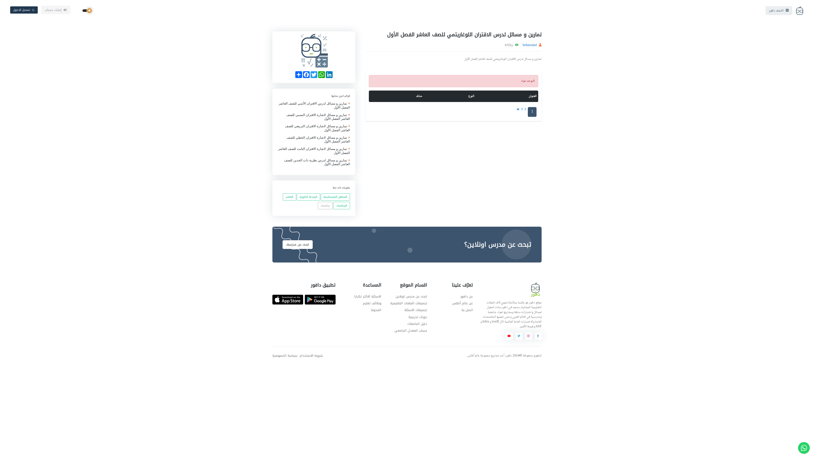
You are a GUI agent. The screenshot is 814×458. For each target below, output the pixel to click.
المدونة (376, 310)
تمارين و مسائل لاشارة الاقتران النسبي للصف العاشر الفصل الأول (318, 117)
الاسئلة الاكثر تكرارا (367, 296)
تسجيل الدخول (21, 10)
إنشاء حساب (53, 10)
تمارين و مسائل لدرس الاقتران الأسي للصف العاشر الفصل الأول (314, 106)
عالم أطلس (473, 356)
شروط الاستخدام (311, 355)
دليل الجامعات (417, 324)
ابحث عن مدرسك (297, 244)
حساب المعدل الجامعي (410, 331)
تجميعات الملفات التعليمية (408, 303)
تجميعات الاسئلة (415, 310)
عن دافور (466, 296)
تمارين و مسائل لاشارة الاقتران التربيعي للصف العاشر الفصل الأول (317, 128)
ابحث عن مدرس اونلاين (411, 296)
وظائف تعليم (372, 303)
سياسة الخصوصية (284, 355)
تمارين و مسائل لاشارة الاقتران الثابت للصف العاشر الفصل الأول (314, 151)
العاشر (289, 197)
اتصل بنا (467, 310)
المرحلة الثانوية (308, 197)
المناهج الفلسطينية (335, 197)
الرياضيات (341, 205)
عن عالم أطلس (462, 303)
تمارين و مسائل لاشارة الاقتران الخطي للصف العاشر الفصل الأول (318, 139)
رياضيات (325, 205)
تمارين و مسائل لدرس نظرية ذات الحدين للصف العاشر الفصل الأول (317, 162)
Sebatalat (530, 45)
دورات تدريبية (417, 317)
